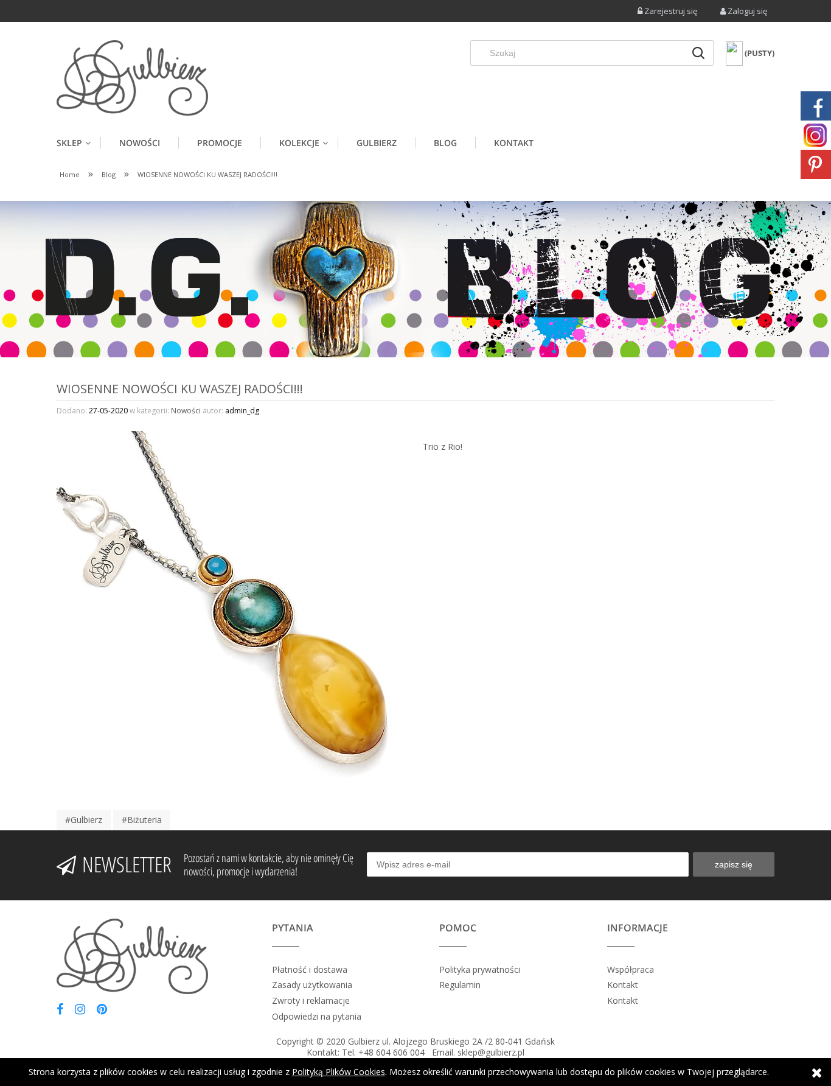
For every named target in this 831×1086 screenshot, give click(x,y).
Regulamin (460, 984)
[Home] (132, 78)
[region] (415, 279)
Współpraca (630, 969)
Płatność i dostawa (309, 969)
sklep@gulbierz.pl (490, 1052)
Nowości (186, 410)
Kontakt (622, 984)
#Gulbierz (83, 819)
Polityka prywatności (479, 969)
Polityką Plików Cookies (338, 1071)
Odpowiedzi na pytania (316, 1016)
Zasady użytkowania (312, 984)
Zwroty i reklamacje (311, 1000)
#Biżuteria (142, 819)
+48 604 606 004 (391, 1052)
